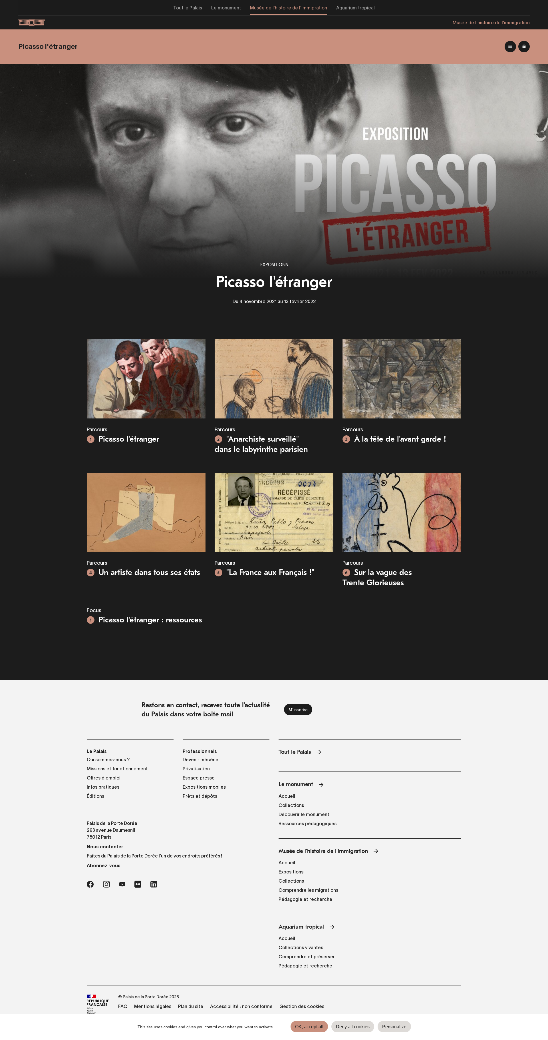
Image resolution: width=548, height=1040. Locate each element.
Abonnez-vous (103, 865)
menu (510, 46)
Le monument (296, 784)
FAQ (122, 1006)
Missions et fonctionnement (117, 768)
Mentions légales (152, 1006)
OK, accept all (309, 1026)
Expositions (274, 264)
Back (524, 46)
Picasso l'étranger (48, 46)
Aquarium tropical (301, 926)
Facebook (90, 884)
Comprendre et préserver (307, 956)
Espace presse (199, 777)
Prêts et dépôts (200, 796)
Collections (291, 805)
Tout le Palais (295, 752)
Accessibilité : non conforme (241, 1006)
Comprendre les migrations (308, 890)
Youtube (122, 884)
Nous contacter (105, 846)
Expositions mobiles (204, 786)
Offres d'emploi (103, 777)
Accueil (287, 796)
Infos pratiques (103, 786)
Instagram (106, 884)
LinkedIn (153, 884)
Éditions (95, 796)
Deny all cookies (353, 1026)
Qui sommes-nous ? (108, 759)
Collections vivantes (301, 947)
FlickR (137, 884)
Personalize (394, 1026)
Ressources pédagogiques (308, 823)
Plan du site (190, 1006)
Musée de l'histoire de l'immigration (323, 851)
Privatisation (196, 768)
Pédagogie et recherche (305, 899)
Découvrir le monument (304, 814)
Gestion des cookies (301, 1006)
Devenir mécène (200, 759)
